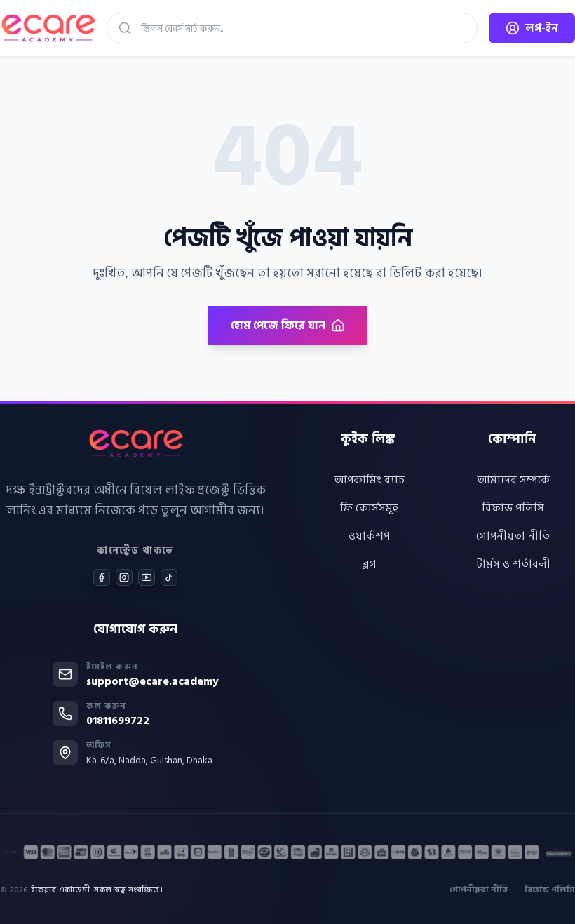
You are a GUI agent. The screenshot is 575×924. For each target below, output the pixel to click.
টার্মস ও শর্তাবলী (513, 564)
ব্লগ (369, 564)
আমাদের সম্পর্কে (513, 479)
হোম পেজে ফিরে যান (278, 325)
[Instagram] (124, 577)
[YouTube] (146, 577)
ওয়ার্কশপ (369, 536)
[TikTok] (169, 577)
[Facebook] (101, 577)
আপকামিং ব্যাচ (369, 479)
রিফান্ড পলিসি (513, 508)
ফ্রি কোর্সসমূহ (369, 508)
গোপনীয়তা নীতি (513, 536)
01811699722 (117, 720)
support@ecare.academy (152, 681)
